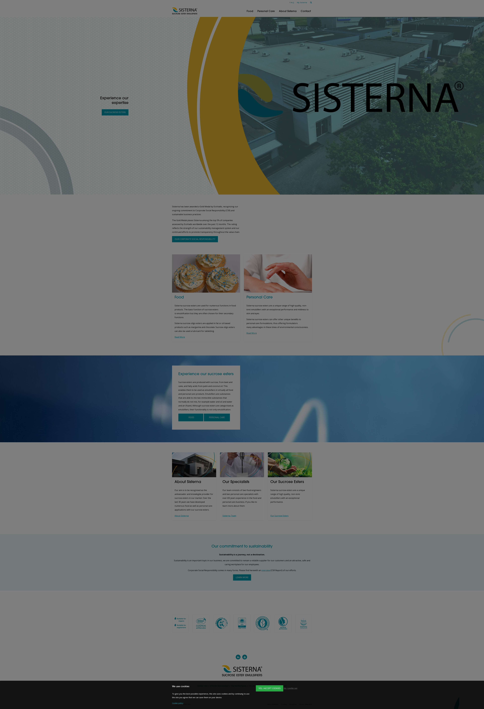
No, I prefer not (290, 688)
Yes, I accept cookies (270, 688)
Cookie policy (177, 703)
